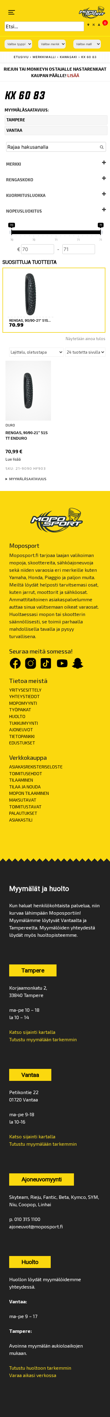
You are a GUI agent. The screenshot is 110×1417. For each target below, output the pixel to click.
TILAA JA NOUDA (25, 786)
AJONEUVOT (21, 729)
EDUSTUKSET (22, 742)
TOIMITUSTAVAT (25, 806)
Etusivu (21, 57)
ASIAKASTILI (20, 819)
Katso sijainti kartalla (32, 1032)
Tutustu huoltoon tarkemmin (40, 1368)
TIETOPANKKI (22, 736)
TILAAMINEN (21, 780)
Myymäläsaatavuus (27, 479)
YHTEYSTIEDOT (24, 696)
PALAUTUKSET (23, 813)
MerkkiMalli (44, 57)
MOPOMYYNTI (23, 703)
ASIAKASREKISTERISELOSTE (36, 766)
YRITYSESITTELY (25, 690)
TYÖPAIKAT (20, 709)
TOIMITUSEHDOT (25, 773)
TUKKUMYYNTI (23, 723)
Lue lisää (13, 459)
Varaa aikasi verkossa (32, 1375)
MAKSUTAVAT (22, 800)
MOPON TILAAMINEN (29, 793)
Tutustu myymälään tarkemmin (43, 1039)
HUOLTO (17, 716)
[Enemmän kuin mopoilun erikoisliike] (88, 12)
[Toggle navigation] (12, 12)
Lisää (73, 75)
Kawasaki (68, 57)
